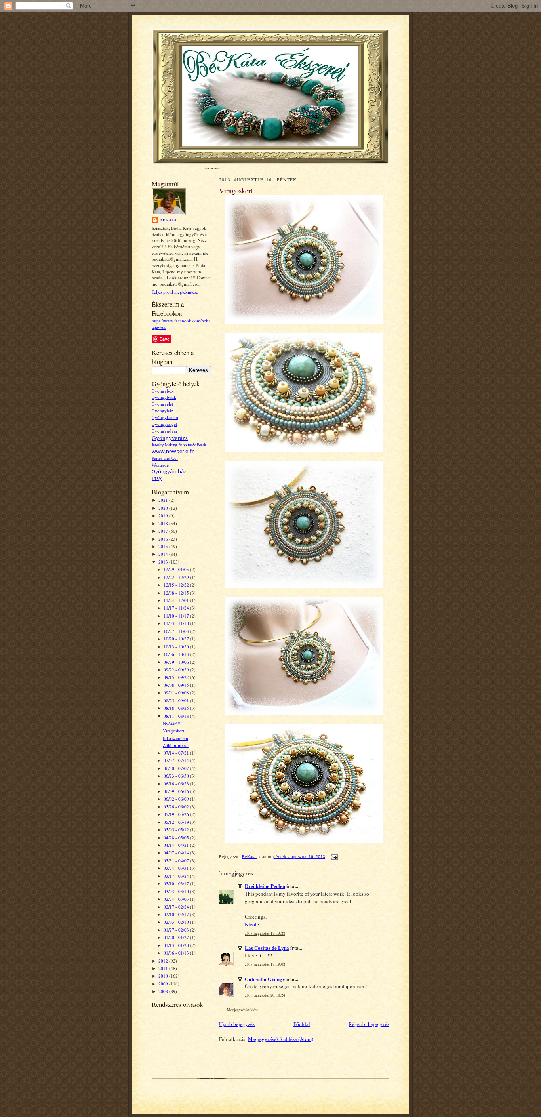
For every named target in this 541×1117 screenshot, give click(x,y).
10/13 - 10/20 (177, 647)
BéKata (168, 220)
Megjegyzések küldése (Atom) (280, 1039)
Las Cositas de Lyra (267, 947)
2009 (163, 984)
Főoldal (301, 1023)
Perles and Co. (165, 458)
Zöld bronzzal (176, 745)
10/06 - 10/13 (177, 654)
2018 (163, 523)
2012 (163, 961)
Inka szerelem (175, 738)
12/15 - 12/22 (177, 585)
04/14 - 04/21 (177, 845)
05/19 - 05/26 (177, 814)
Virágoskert (173, 731)
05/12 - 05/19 (177, 822)
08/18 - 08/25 (177, 708)
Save (165, 339)
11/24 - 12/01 (177, 600)
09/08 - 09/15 (177, 685)
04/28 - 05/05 (177, 838)
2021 (163, 500)
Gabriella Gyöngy (265, 979)
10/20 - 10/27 (177, 639)
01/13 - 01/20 (177, 945)
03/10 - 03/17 (177, 883)
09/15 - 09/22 (177, 677)
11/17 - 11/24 (177, 608)
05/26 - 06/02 (177, 807)
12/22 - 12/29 (177, 577)
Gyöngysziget (164, 424)
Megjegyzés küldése (242, 1009)
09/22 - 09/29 (177, 670)
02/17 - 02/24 (177, 907)
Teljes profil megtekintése (175, 292)
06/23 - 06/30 (177, 776)
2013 (163, 562)
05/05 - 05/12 (177, 830)
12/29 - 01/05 (177, 569)
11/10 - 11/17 (177, 616)
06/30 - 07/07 (177, 768)
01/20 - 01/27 (177, 937)
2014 (163, 554)
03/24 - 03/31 (177, 868)
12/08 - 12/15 (177, 593)
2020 (163, 508)
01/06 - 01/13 (177, 953)
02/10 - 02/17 (177, 914)
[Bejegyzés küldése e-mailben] (334, 856)
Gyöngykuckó (165, 418)
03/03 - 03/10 (177, 891)
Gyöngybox (163, 391)
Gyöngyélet (162, 404)
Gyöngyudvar (164, 431)
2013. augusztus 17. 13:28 (265, 933)
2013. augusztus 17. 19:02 (265, 964)
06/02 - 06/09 (177, 799)
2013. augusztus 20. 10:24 (265, 995)
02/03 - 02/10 (177, 922)
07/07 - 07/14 (177, 760)
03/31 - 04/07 (177, 860)
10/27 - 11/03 (177, 631)
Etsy (157, 479)
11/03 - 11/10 (177, 623)
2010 (163, 976)
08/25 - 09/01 (177, 700)
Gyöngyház (162, 411)
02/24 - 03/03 (177, 899)
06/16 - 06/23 (177, 784)
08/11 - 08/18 (177, 716)
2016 (163, 539)
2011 (163, 968)
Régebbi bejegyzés (369, 1023)
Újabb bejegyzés (237, 1023)
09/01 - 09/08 (177, 693)
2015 (163, 546)
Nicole (252, 924)
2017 (163, 531)
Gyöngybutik (164, 397)
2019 (163, 515)
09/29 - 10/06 (177, 662)
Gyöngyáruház (169, 472)
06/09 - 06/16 (177, 791)
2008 (163, 991)
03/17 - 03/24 (177, 876)
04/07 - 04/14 (177, 853)
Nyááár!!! (172, 723)
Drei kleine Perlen (265, 886)
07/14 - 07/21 (177, 753)
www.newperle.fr (173, 452)
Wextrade (160, 465)
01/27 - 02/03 (177, 930)
